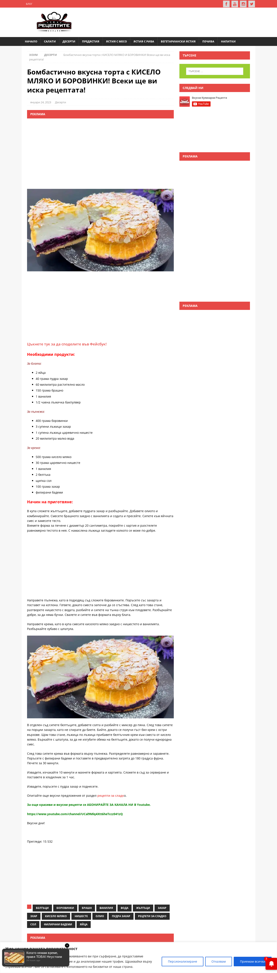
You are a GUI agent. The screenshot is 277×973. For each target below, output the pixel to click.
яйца (83, 924)
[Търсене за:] (214, 71)
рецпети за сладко (152, 916)
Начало (31, 41)
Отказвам (218, 961)
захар (162, 908)
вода (124, 908)
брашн (87, 908)
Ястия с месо (116, 41)
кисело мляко (56, 916)
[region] (138, 957)
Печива (208, 41)
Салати (50, 41)
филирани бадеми (58, 924)
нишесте (81, 916)
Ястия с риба (144, 41)
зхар (33, 916)
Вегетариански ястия (178, 41)
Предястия (90, 41)
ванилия (106, 908)
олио (100, 916)
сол (33, 924)
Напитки (228, 41)
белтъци (42, 908)
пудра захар (121, 916)
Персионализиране (182, 961)
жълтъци (143, 908)
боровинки (65, 908)
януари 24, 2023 (40, 102)
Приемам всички (252, 961)
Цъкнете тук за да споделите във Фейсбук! (67, 344)
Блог (29, 3)
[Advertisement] (172, 21)
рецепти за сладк (110, 795)
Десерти (69, 41)
